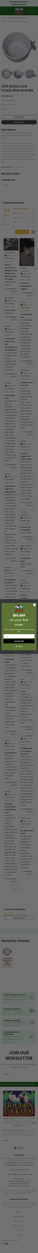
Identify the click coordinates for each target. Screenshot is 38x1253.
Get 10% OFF (19, 641)
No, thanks (19, 646)
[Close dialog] (34, 604)
